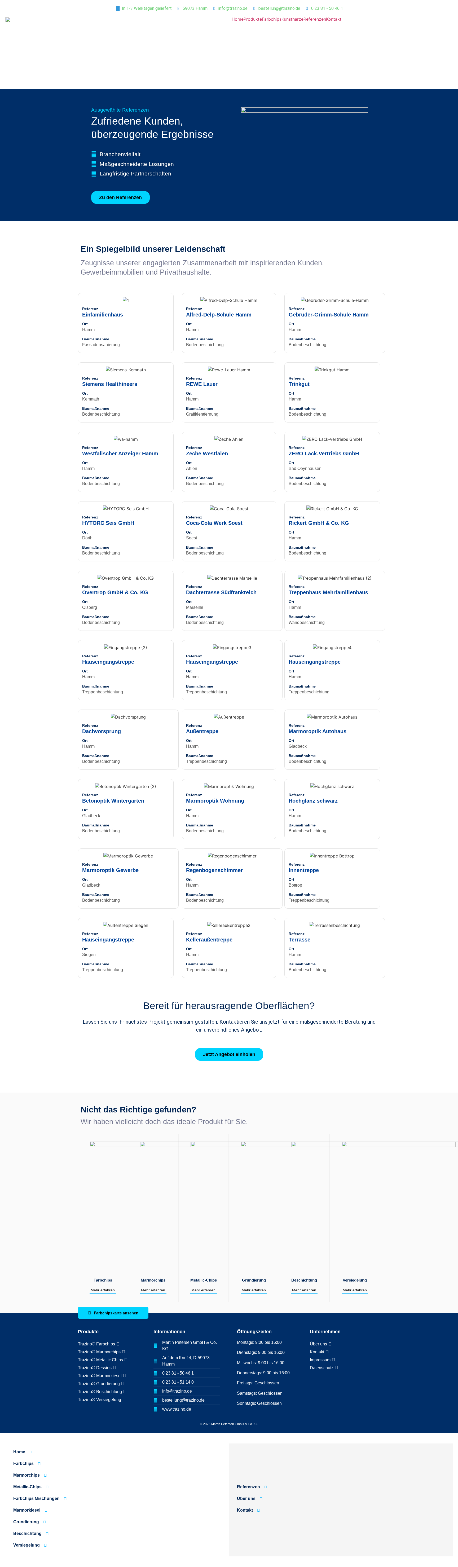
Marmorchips (153, 1280)
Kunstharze (292, 19)
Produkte (253, 19)
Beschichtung (304, 1280)
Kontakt (333, 19)
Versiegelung (355, 1280)
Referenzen (314, 19)
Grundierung (254, 1280)
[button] (84, 300)
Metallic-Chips (203, 1280)
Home (238, 19)
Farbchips (271, 19)
